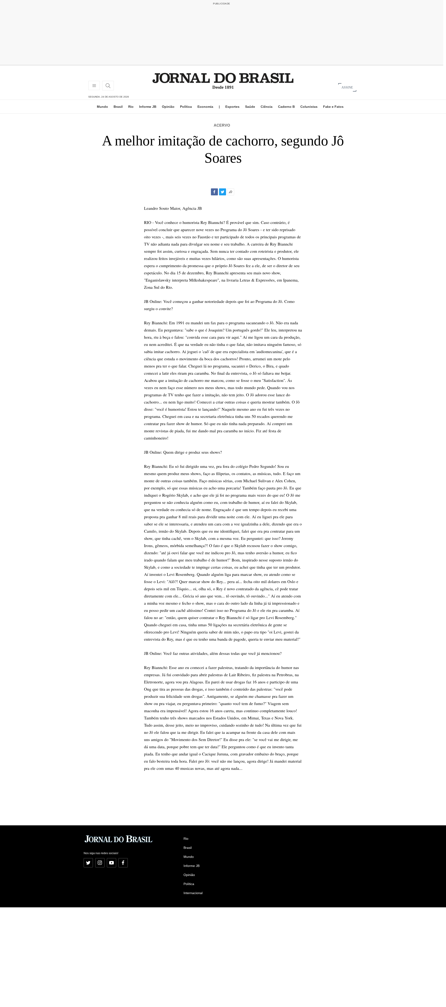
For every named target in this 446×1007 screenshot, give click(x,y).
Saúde (250, 106)
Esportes (232, 106)
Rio (131, 106)
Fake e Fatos (333, 106)
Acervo (222, 125)
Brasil (118, 106)
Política (186, 106)
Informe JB (147, 106)
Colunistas (309, 106)
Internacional (193, 893)
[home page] (223, 78)
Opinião (168, 106)
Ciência (266, 106)
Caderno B (286, 106)
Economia (205, 106)
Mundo (102, 106)
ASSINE (347, 87)
